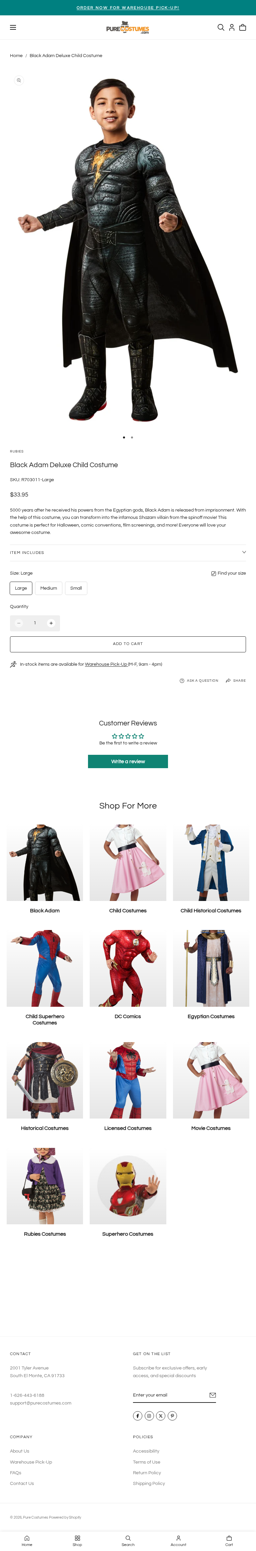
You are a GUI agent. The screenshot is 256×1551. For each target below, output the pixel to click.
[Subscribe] (213, 1395)
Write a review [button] (128, 761)
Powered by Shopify (65, 1517)
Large (21, 588)
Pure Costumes (35, 1517)
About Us (19, 1451)
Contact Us (22, 1483)
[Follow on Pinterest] (172, 1416)
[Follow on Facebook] (137, 1416)
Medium (48, 588)
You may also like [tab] (128, 1292)
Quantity (19, 606)
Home (16, 55)
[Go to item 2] (132, 437)
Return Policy (147, 1473)
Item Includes (27, 553)
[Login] (231, 27)
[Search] (221, 27)
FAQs (15, 1473)
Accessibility (146, 1451)
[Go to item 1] (124, 437)
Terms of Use (146, 1462)
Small (76, 588)
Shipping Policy (149, 1483)
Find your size (232, 573)
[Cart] (242, 27)
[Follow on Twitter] (160, 1416)
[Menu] (13, 27)
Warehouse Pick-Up (106, 664)
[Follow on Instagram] (149, 1416)
